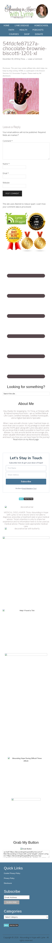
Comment (8, 141)
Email (6, 173)
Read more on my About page (26, 439)
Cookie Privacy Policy (12, 873)
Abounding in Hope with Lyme (32, 937)
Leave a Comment (35, 59)
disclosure (6, 76)
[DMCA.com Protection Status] (26, 500)
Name (6, 164)
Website (6, 182)
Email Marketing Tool (29, 488)
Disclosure (8, 883)
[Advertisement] (26, 726)
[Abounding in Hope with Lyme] (26, 849)
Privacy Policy (9, 878)
